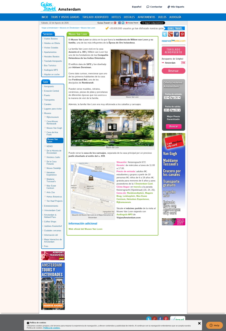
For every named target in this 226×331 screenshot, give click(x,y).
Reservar (173, 71)
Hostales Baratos (51, 56)
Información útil (51, 235)
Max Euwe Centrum (51, 187)
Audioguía (175, 17)
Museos (47, 113)
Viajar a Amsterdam (50, 28)
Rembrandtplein (135, 193)
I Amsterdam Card (52, 210)
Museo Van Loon (52, 140)
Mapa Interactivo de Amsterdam (53, 240)
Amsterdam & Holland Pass (50, 216)
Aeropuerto (49, 86)
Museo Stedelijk (54, 168)
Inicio (45, 17)
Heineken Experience (138, 199)
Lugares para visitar (53, 109)
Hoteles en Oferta (52, 43)
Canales (47, 104)
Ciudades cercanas (52, 230)
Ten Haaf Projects (55, 201)
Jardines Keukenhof (53, 226)
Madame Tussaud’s (51, 180)
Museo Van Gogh (54, 128)
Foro (46, 246)
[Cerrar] (199, 323)
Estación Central (51, 91)
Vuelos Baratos (51, 39)
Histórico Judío (53, 157)
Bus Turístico (50, 65)
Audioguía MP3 (125, 214)
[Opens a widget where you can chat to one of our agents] (214, 325)
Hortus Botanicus (54, 197)
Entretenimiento (51, 206)
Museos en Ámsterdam (69, 28)
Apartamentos (146, 17)
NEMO (50, 146)
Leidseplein (129, 196)
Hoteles (116, 17)
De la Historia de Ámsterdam (54, 151)
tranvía (137, 187)
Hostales (129, 17)
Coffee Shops (50, 221)
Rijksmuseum (124, 202)
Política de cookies (51, 328)
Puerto (47, 95)
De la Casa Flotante (51, 162)
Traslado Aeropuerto (95, 17)
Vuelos (162, 17)
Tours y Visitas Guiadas (65, 17)
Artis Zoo (51, 192)
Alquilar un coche (51, 74)
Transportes (49, 100)
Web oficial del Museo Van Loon (85, 229)
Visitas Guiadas (51, 47)
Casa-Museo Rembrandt (52, 122)
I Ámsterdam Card (143, 183)
